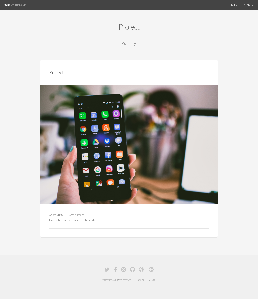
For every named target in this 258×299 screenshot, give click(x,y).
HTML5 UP (151, 280)
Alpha (7, 4)
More (250, 4)
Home (233, 4)
